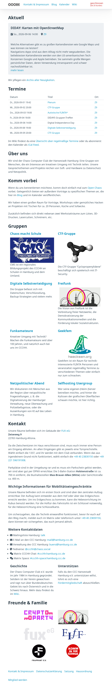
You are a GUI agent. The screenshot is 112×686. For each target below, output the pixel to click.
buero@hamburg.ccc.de (63, 544)
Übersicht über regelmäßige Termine (57, 141)
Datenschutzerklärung (49, 671)
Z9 (44, 34)
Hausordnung (84, 671)
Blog (54, 4)
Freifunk (64, 283)
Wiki (74, 4)
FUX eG (65, 430)
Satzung (69, 671)
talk (43, 535)
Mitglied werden (17, 679)
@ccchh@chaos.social (37, 549)
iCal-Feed (33, 144)
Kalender (64, 4)
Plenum (52, 102)
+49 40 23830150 (83, 456)
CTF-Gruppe (54, 107)
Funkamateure (21, 331)
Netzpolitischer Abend (27, 383)
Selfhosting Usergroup (75, 383)
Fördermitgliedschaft (70, 582)
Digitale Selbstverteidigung (62, 127)
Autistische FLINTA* (58, 112)
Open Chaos (95, 187)
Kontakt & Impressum (36, 4)
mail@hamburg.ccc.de (60, 539)
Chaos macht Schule (25, 234)
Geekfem (65, 331)
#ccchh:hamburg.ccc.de (51, 553)
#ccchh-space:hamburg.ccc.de (47, 558)
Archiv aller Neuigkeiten (40, 80)
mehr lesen (17, 70)
